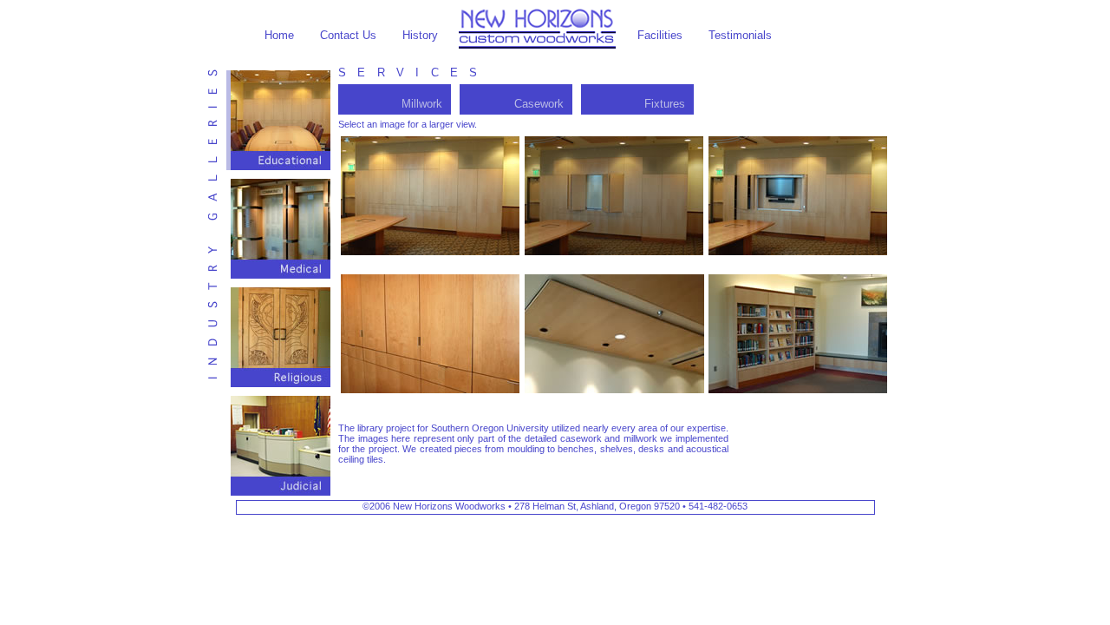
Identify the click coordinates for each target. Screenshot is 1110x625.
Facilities (659, 35)
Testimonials (740, 35)
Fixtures (664, 103)
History (420, 35)
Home (279, 35)
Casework (539, 103)
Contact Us (348, 35)
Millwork (422, 103)
